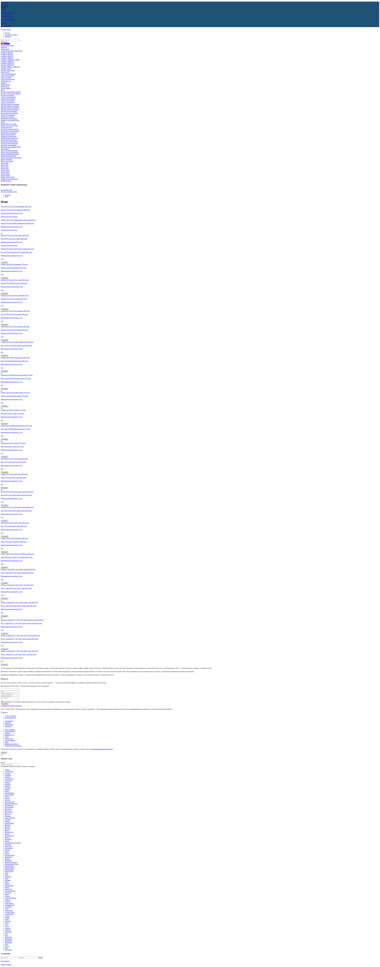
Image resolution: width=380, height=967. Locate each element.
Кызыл (7, 853)
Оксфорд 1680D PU (7, 61)
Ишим (7, 830)
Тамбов (7, 917)
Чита (6, 944)
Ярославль (8, 949)
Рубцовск (8, 892)
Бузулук (7, 800)
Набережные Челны (11, 864)
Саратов (7, 901)
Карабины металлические (9, 138)
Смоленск (8, 907)
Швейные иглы (6, 181)
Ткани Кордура (6, 81)
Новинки (4, 47)
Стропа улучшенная (7, 102)
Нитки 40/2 (4, 166)
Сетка (7, 737)
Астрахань (8, 780)
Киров (7, 841)
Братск (7, 796)
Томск (7, 923)
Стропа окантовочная (8, 97)
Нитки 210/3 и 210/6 (7, 177)
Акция (12, 51)
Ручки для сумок (6, 127)
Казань (7, 834)
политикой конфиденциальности (102, 749)
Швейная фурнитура (12, 744)
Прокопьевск (9, 885)
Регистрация (9, 19)
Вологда (7, 814)
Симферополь (9, 905)
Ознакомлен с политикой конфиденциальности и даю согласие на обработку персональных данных (37, 702)
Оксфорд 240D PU (7, 54)
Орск (6, 878)
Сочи (6, 909)
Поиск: (3, 762)
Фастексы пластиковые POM (10, 147)
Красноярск (9, 848)
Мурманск (8, 860)
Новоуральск (9, 871)
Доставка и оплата (11, 35)
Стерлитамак (9, 914)
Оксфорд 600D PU (7, 58)
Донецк (7, 821)
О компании (5, 706)
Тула (6, 925)
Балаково (8, 784)
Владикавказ (9, 807)
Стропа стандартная (7, 101)
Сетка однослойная (7, 76)
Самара (7, 896)
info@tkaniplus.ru (6, 13)
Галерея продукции (7, 45)
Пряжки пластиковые (8, 115)
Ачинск (7, 782)
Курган (7, 850)
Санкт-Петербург (10, 898)
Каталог (7, 195)
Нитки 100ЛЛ (5, 175)
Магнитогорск (10, 855)
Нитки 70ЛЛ (5, 174)
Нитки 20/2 (4, 163)
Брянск (7, 798)
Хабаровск (8, 937)
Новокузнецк (9, 866)
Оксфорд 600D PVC (7, 65)
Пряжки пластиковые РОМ (10, 120)
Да (2, 9)
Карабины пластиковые (9, 118)
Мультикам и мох (7, 190)
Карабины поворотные (8, 136)
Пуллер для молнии (7, 95)
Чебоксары (8, 939)
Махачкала (8, 857)
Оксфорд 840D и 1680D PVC (10, 67)
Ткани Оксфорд (10, 730)
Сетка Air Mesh (6, 77)
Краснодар (8, 846)
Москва (7, 859)
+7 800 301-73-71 (6, 16)
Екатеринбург (9, 823)
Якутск (7, 946)
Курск (7, 852)
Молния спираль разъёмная (10, 104)
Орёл (6, 875)
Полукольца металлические (10, 131)
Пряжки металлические (9, 133)
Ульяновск (8, 932)
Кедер (3, 122)
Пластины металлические (9, 129)
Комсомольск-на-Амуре (13, 843)
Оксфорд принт (6, 68)
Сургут (7, 916)
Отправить (5, 704)
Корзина (3, 23)
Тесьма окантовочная (8, 99)
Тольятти (8, 921)
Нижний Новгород (11, 862)
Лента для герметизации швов (11, 157)
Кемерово (8, 839)
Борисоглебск (9, 795)
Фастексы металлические (9, 143)
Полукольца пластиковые (9, 113)
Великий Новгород (11, 803)
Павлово (8, 880)
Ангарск (7, 773)
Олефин (3, 83)
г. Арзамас (4, 2)
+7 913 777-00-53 (10, 716)
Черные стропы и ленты (9, 192)
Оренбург (8, 876)
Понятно (4, 752)
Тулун (7, 926)
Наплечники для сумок (8, 124)
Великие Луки (10, 802)
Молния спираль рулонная (10, 106)
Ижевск (7, 827)
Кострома (8, 844)
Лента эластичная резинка (10, 152)
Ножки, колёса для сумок (9, 125)
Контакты (8, 36)
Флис (2, 90)
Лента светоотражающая (9, 150)
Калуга (7, 837)
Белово (7, 789)
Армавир (8, 775)
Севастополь (9, 903)
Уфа (6, 933)
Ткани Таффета (6, 88)
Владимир (8, 809)
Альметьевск (9, 771)
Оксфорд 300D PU (7, 56)
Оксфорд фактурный (8, 70)
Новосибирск (9, 869)
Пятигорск (8, 889)
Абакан (7, 770)
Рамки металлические (8, 134)
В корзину (5, 262)
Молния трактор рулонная (10, 109)
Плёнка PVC (5, 86)
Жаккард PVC (5, 84)
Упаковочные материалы (9, 179)
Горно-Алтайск (10, 818)
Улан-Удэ (8, 930)
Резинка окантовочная (8, 156)
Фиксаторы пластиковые (9, 141)
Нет (4, 9)
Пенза (7, 882)
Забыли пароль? (6, 964)
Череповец (8, 942)
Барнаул (7, 786)
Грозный (8, 819)
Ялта (6, 948)
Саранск (7, 900)
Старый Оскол (10, 912)
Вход (2, 19)
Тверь (7, 919)
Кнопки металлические (9, 140)
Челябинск (8, 941)
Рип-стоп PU (5, 72)
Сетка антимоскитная (8, 74)
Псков (7, 887)
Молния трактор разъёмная (10, 108)
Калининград (9, 836)
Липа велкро (5, 149)
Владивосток (9, 805)
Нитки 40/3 (4, 168)
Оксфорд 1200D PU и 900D (10, 60)
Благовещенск (9, 793)
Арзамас (7, 777)
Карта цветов (5, 44)
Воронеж (8, 816)
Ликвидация (5, 49)
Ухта (6, 935)
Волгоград (8, 811)
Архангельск (9, 779)
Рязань (7, 894)
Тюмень (7, 928)
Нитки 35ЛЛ (5, 170)
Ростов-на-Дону (10, 891)
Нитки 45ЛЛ (5, 172)
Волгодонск (9, 812)
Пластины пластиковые (9, 111)
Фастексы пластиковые (9, 145)
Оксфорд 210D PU (7, 52)
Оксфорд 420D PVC (7, 63)
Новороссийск (10, 868)
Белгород (8, 787)
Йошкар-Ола (9, 832)
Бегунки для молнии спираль (11, 92)
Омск (6, 873)
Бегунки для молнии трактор (10, 93)
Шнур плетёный (6, 159)
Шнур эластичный (7, 161)
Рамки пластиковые (7, 117)
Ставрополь (9, 910)
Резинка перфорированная (10, 154)
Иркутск (7, 828)
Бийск (7, 791)
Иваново (8, 825)
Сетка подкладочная (8, 79)
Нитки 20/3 (4, 165)
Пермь (7, 884)
